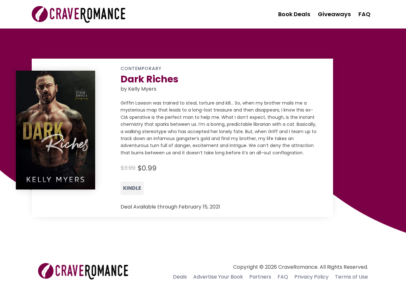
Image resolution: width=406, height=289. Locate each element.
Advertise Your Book (218, 276)
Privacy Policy (311, 276)
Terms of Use (351, 276)
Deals (180, 276)
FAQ (283, 276)
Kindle (132, 188)
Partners (260, 276)
